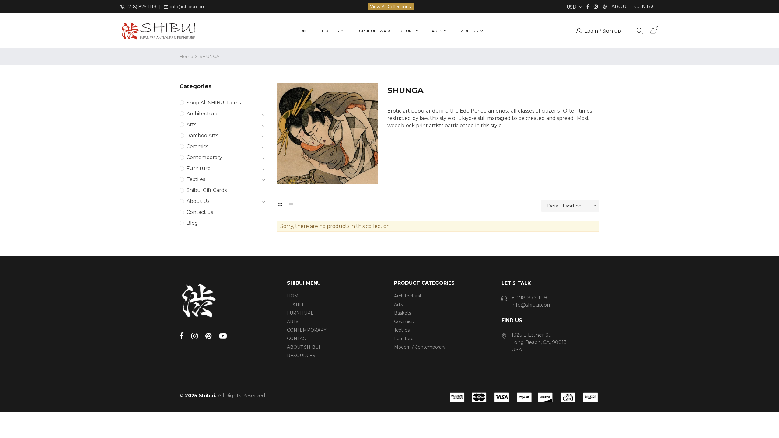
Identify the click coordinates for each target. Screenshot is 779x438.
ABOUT (620, 6)
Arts (191, 124)
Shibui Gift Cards (207, 190)
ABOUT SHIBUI (303, 347)
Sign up (611, 31)
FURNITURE (300, 313)
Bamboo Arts (202, 135)
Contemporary (204, 157)
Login (591, 31)
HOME (294, 296)
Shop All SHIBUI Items (214, 103)
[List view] (290, 204)
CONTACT (646, 6)
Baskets (402, 313)
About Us (198, 201)
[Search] (640, 31)
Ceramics (197, 146)
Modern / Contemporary (419, 347)
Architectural (203, 113)
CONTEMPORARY (307, 330)
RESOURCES (301, 355)
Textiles (196, 179)
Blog (192, 223)
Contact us (200, 212)
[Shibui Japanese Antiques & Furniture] (158, 30)
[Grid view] (280, 204)
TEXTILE (296, 304)
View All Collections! (391, 6)
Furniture (199, 168)
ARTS (293, 321)
